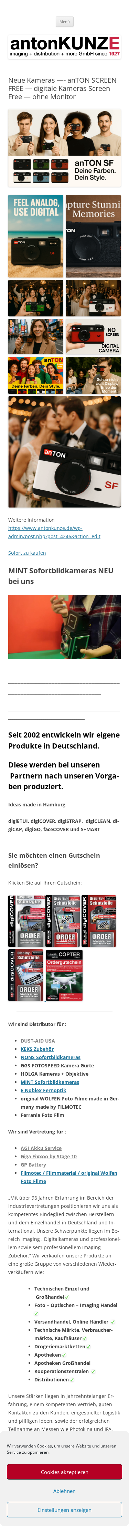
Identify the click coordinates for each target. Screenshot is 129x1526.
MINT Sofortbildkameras (50, 1082)
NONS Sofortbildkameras (50, 1057)
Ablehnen (64, 1490)
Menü (65, 21)
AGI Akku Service (41, 1148)
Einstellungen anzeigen (64, 1509)
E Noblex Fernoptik (43, 1090)
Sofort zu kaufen (27, 553)
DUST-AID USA (38, 1040)
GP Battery (33, 1164)
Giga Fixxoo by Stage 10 (49, 1156)
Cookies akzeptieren (64, 1471)
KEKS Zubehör (37, 1049)
